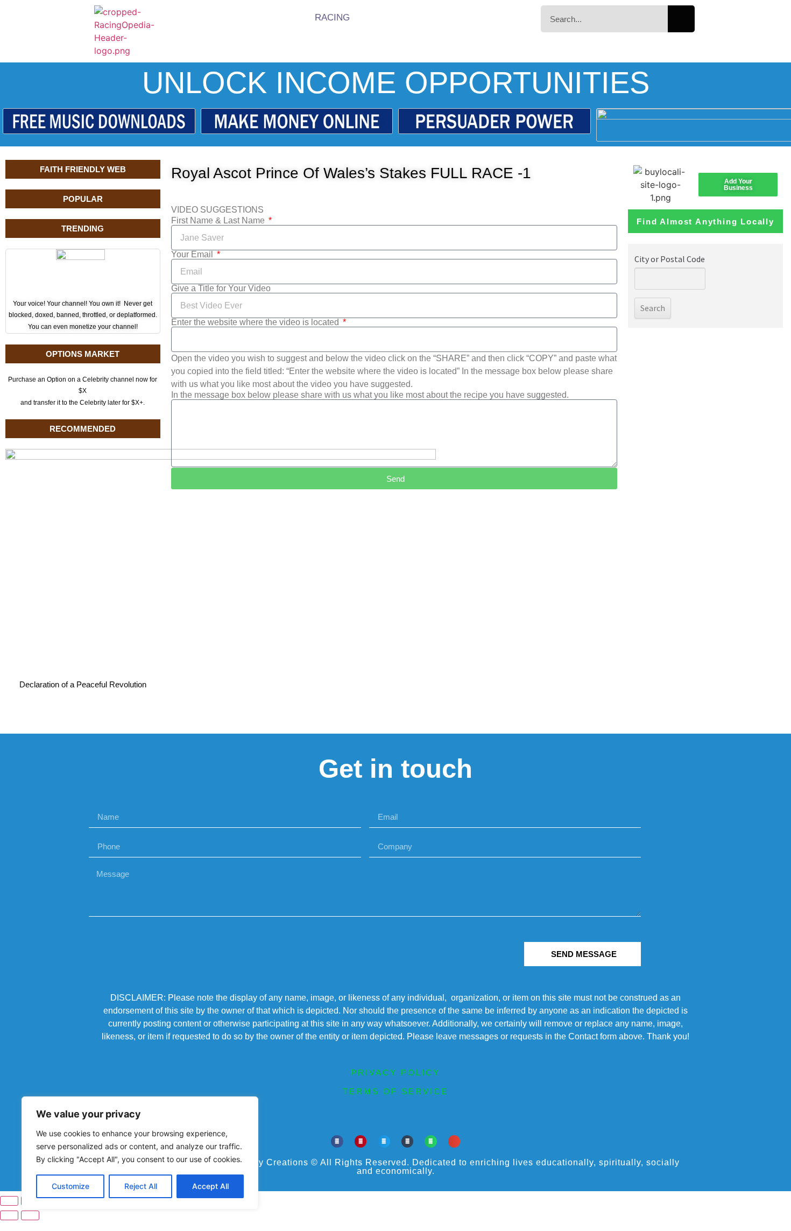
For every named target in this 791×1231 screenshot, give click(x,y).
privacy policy (395, 1072)
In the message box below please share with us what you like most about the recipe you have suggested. (370, 395)
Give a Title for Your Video (221, 288)
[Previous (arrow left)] (9, 1215)
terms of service (395, 1091)
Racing (332, 17)
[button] (337, 1141)
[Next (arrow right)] (30, 1215)
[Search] (681, 18)
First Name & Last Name (219, 220)
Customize (70, 1186)
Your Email (193, 254)
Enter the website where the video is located (256, 322)
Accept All (210, 1186)
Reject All (140, 1186)
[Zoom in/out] (9, 1201)
